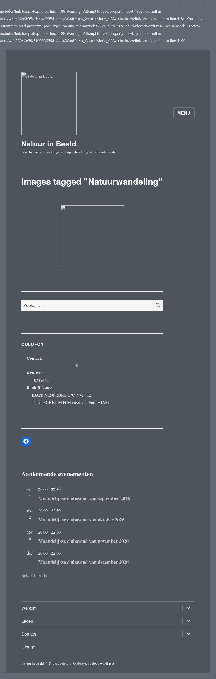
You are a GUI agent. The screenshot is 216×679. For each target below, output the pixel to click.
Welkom (29, 608)
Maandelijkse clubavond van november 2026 (83, 540)
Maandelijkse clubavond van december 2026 (83, 561)
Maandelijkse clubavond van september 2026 (84, 498)
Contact (28, 634)
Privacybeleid (58, 663)
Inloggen (29, 647)
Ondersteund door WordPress (93, 663)
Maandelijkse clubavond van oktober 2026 (81, 519)
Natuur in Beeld (48, 143)
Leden (27, 621)
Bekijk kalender (34, 575)
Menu (184, 113)
